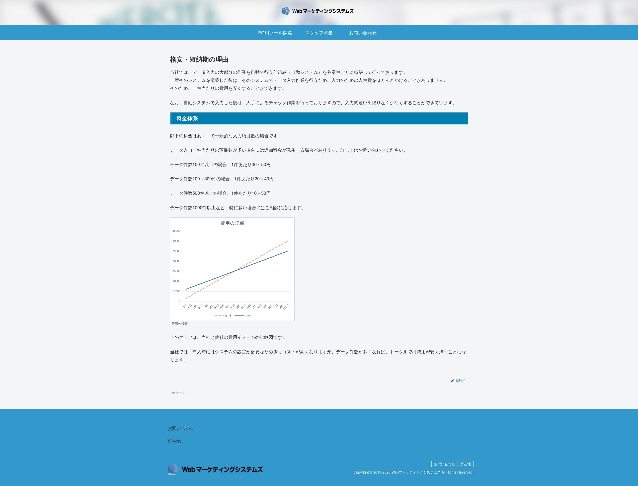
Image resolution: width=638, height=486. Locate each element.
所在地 (174, 441)
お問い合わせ (180, 428)
